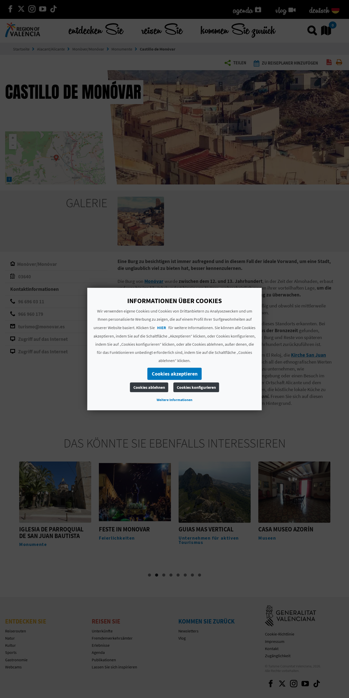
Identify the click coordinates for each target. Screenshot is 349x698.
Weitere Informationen (174, 399)
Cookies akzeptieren (174, 373)
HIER (161, 327)
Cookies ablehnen (149, 387)
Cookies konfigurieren (196, 387)
